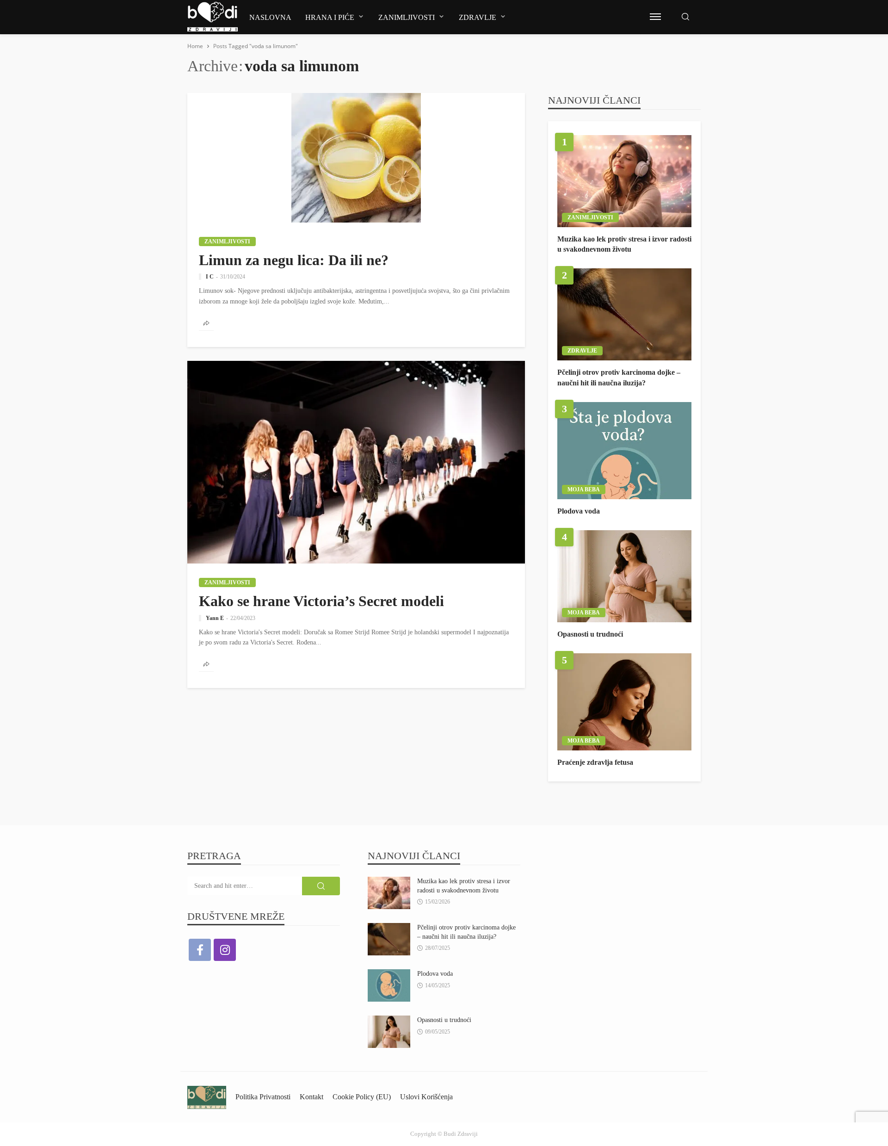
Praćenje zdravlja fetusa (595, 762)
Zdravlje (477, 17)
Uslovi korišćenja (426, 1097)
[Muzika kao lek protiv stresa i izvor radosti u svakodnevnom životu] (624, 181)
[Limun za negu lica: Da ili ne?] (356, 158)
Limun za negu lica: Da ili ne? (293, 260)
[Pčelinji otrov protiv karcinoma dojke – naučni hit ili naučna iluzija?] (624, 314)
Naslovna (270, 17)
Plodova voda (578, 511)
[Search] (685, 17)
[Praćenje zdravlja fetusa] (624, 701)
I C (210, 276)
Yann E (215, 618)
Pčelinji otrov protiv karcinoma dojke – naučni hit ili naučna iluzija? (618, 377)
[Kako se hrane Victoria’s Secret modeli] (356, 462)
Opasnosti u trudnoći (590, 634)
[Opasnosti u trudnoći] (624, 576)
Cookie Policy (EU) (362, 1097)
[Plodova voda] (624, 450)
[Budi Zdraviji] (206, 1097)
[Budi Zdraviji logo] (212, 16)
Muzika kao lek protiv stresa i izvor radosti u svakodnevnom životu (624, 244)
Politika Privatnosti (262, 1097)
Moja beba (583, 489)
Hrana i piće (329, 17)
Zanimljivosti (406, 17)
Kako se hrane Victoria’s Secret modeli (321, 601)
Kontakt (311, 1097)
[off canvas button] (655, 16)
